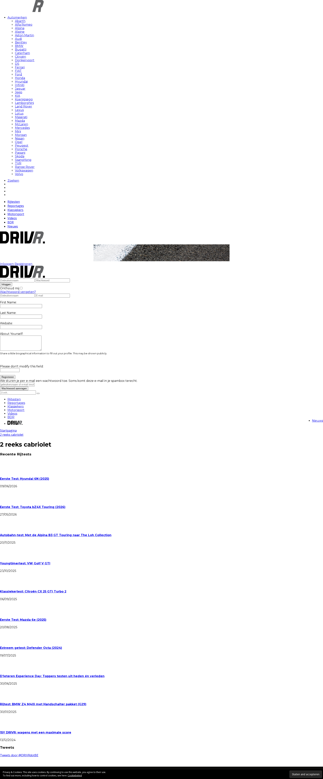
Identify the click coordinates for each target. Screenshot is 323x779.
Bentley (21, 42)
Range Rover (25, 167)
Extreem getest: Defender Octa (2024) (31, 648)
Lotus (19, 113)
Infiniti (19, 85)
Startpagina (8, 430)
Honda (20, 78)
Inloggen (7, 264)
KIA (17, 96)
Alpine (19, 32)
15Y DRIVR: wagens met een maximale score (35, 732)
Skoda (19, 156)
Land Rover (23, 106)
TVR (18, 163)
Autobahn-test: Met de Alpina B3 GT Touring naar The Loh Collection (55, 535)
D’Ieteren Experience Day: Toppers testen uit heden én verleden (52, 676)
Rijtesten (13, 202)
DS (17, 64)
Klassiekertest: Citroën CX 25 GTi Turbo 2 (33, 591)
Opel (18, 142)
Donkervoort (24, 60)
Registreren (23, 264)
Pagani (20, 152)
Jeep (18, 92)
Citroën (20, 56)
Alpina (19, 28)
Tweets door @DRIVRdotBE (19, 755)
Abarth (20, 21)
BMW (19, 46)
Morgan (21, 135)
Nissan (19, 138)
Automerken (17, 17)
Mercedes (22, 128)
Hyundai (21, 81)
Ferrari (20, 67)
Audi (18, 39)
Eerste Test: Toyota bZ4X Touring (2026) (32, 507)
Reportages (15, 206)
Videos (12, 218)
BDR (10, 222)
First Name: (8, 302)
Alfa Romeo (23, 24)
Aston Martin (24, 35)
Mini (18, 131)
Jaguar (20, 88)
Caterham (22, 53)
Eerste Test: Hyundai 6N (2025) (24, 479)
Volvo (19, 174)
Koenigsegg (24, 99)
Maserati (21, 117)
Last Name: (8, 313)
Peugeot (21, 145)
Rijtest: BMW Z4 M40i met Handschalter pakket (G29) (43, 704)
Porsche (21, 149)
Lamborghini (24, 103)
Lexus (19, 110)
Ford (18, 74)
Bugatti (20, 49)
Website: (6, 323)
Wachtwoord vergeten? (18, 292)
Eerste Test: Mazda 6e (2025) (23, 620)
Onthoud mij (9, 288)
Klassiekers (15, 210)
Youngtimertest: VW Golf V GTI (25, 563)
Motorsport (15, 214)
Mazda (20, 120)
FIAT (18, 71)
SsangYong (23, 160)
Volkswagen (24, 170)
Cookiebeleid (75, 775)
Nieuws (12, 226)
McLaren (21, 124)
